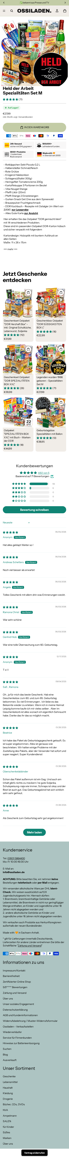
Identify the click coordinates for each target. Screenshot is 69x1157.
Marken (7, 1138)
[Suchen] (12, 11)
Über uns (8, 998)
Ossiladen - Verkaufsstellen (18, 1026)
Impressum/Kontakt (14, 970)
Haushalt (8, 1087)
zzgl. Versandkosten (23, 117)
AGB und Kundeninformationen (20, 1015)
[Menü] (4, 11)
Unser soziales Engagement (18, 1004)
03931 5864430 (16, 858)
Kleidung (8, 1093)
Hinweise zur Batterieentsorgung (21, 1043)
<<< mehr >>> (10, 249)
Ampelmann (10, 1115)
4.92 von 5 (43, 472)
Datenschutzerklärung (15, 1009)
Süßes (6, 1132)
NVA (5, 1110)
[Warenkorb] (65, 11)
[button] (11, 99)
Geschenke (9, 1076)
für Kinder (8, 1126)
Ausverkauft (9, 1060)
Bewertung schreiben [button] (34, 510)
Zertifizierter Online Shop (17, 981)
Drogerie (8, 1098)
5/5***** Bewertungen (15, 987)
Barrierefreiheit (11, 976)
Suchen (7, 1048)
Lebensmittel (10, 1082)
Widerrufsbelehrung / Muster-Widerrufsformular (30, 1020)
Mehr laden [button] (34, 832)
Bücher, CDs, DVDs (14, 1104)
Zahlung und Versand (29, 945)
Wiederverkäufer (12, 1032)
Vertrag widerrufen (34, 1152)
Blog (5, 1054)
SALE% (7, 1121)
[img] (10, 532)
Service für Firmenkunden (17, 1037)
